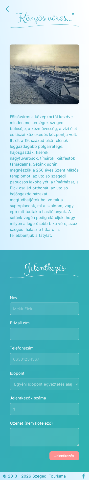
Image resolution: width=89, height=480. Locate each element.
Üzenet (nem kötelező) (31, 423)
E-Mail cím (20, 322)
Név (13, 297)
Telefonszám (22, 348)
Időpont (17, 373)
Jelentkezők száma (28, 397)
